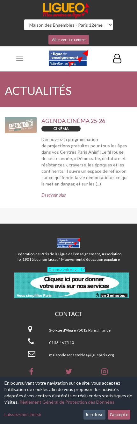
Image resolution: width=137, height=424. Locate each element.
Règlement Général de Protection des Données (66, 402)
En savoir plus (53, 195)
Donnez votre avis (64, 269)
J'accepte (118, 414)
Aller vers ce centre (68, 39)
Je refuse (94, 414)
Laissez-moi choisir (22, 414)
